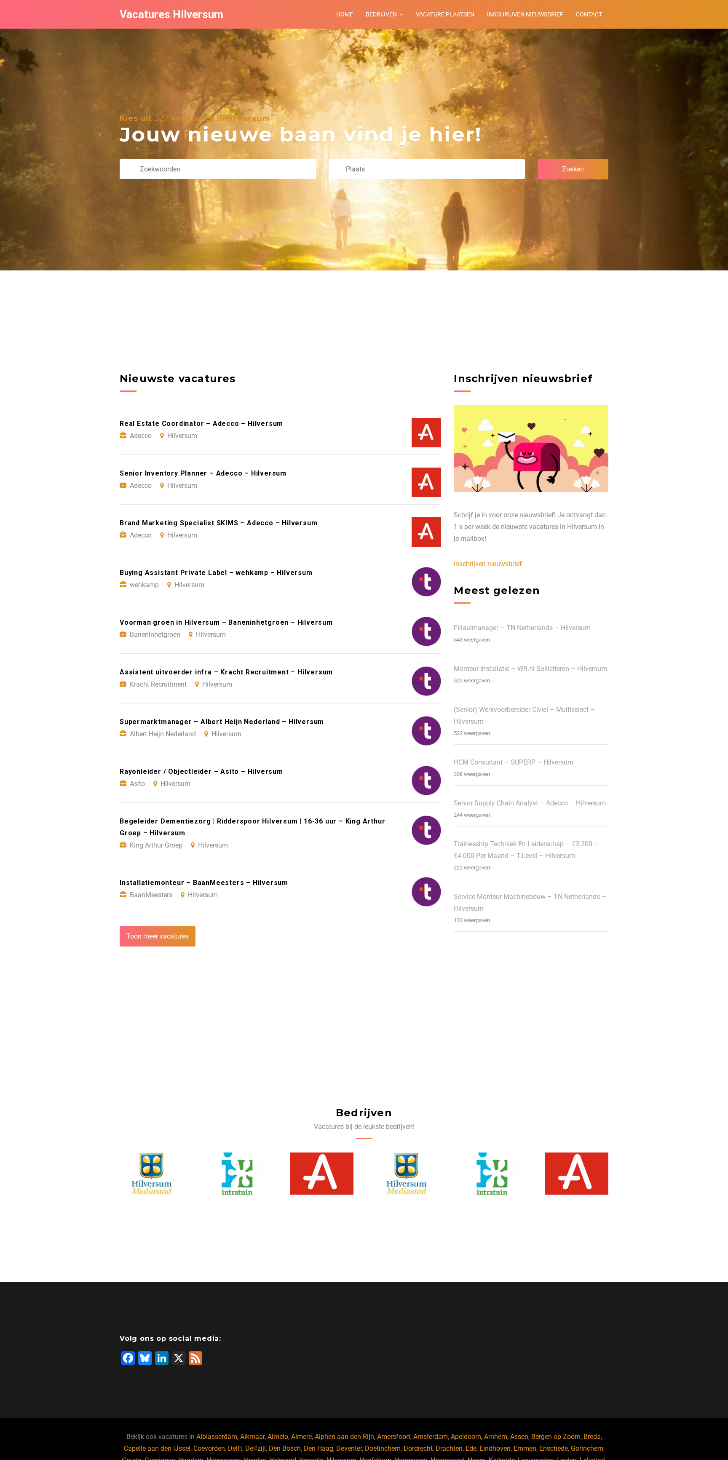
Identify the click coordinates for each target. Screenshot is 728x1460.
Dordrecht (418, 1448)
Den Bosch (285, 1448)
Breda (592, 1437)
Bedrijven (381, 14)
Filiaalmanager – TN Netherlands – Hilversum (522, 628)
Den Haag (318, 1448)
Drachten (449, 1448)
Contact (589, 14)
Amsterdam (430, 1437)
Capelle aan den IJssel (157, 1448)
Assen (519, 1437)
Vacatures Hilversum (171, 14)
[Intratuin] (237, 1174)
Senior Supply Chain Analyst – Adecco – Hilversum (530, 803)
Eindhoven (495, 1448)
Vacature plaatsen (445, 14)
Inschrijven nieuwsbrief (525, 14)
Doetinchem (383, 1448)
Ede (471, 1448)
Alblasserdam (216, 1437)
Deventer (349, 1448)
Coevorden (209, 1448)
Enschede (553, 1448)
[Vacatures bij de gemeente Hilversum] (152, 1174)
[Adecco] (322, 1174)
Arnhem (495, 1437)
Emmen (525, 1448)
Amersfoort (393, 1437)
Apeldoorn (466, 1437)
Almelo (278, 1437)
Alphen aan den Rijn (344, 1437)
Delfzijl (255, 1448)
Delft (235, 1448)
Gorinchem (587, 1448)
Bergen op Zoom (556, 1437)
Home (344, 14)
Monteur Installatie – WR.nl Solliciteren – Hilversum (530, 669)
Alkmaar (252, 1437)
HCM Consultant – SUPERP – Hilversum (513, 762)
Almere (301, 1437)
